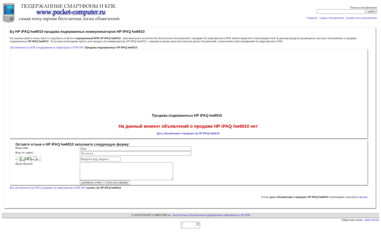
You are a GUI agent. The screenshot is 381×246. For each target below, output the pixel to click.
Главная (312, 18)
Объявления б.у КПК (22, 47)
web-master (371, 220)
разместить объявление (361, 18)
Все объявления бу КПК (25, 187)
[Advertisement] (188, 81)
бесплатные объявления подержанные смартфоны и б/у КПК (211, 215)
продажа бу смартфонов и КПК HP (63, 187)
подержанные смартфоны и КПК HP (60, 47)
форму (363, 197)
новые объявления (332, 18)
